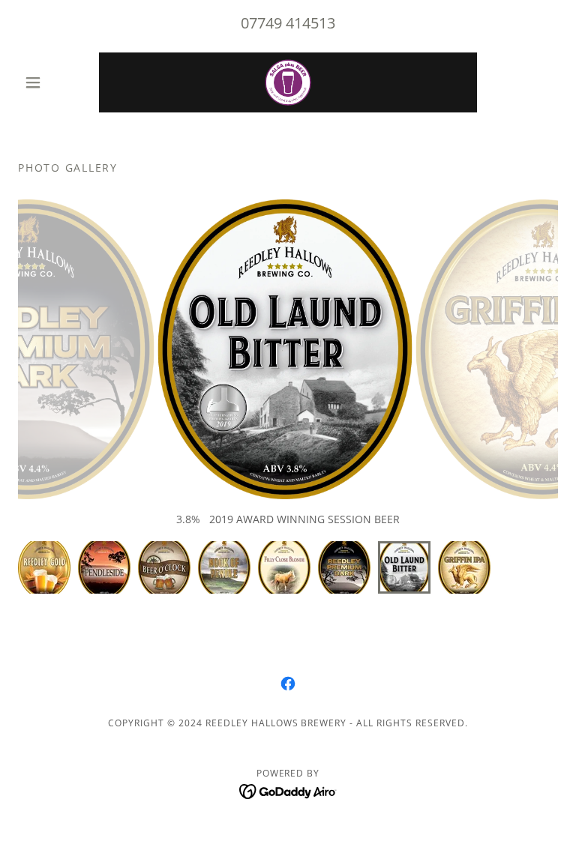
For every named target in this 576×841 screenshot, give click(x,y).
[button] (58, 82)
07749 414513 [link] (288, 23)
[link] (288, 82)
